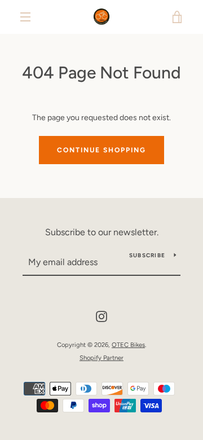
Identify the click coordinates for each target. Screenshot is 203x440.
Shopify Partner (101, 358)
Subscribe (147, 255)
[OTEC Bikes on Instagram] (101, 315)
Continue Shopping (101, 150)
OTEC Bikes (128, 345)
